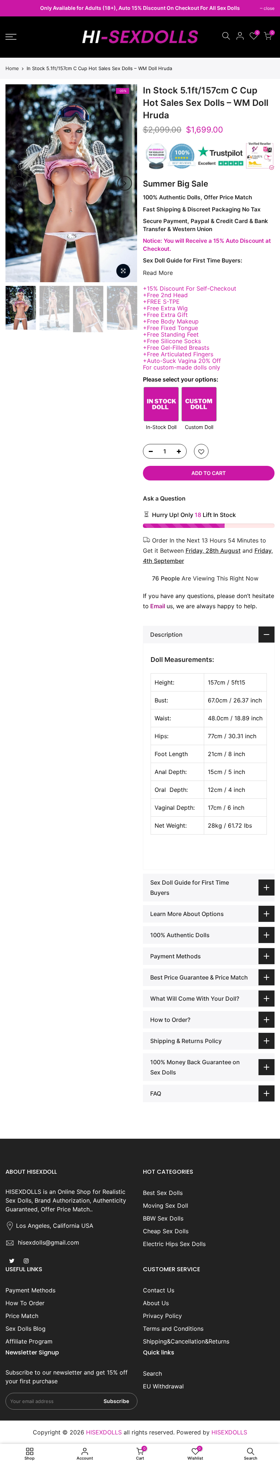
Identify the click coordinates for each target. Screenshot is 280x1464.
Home (12, 68)
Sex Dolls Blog (25, 1328)
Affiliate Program (28, 1341)
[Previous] (18, 183)
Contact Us (158, 1290)
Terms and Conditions (173, 1328)
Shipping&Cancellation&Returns (186, 1341)
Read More (158, 272)
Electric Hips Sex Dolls (174, 1244)
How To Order (24, 1303)
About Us (156, 1303)
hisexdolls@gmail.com (48, 1242)
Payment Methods (30, 1290)
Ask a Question (164, 498)
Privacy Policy (162, 1315)
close (14, 8)
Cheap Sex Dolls (165, 1231)
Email (157, 606)
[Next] (124, 183)
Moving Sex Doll (165, 1205)
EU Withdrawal (163, 1386)
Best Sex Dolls (163, 1192)
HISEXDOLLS (229, 1432)
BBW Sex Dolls (163, 1218)
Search (152, 1373)
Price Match (21, 1315)
